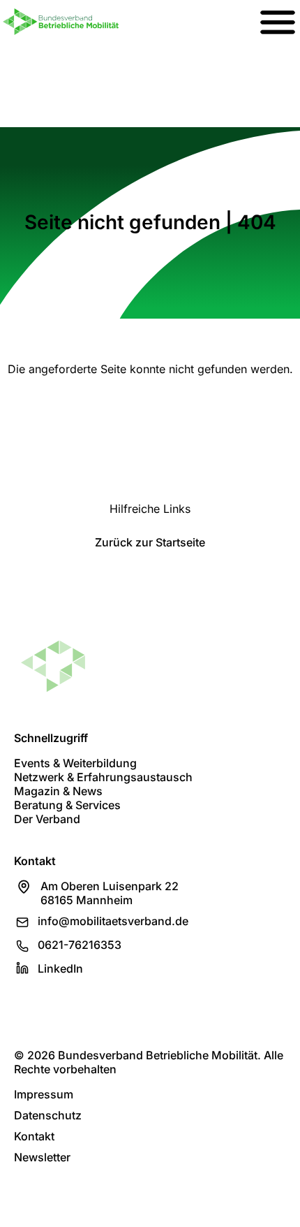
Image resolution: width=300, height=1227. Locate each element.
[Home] (60, 21)
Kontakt (34, 1136)
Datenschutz (48, 1115)
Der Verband (47, 819)
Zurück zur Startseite (150, 542)
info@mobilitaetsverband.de (113, 921)
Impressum (43, 1094)
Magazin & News (58, 791)
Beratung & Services (67, 805)
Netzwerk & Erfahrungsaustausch (103, 777)
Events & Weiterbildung (75, 763)
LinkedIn (60, 968)
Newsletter (42, 1157)
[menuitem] (277, 21)
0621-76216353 (79, 945)
